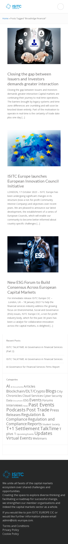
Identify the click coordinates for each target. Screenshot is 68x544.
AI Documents (17, 387)
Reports (34, 423)
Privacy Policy (10, 530)
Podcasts (16, 410)
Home (5, 18)
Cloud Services (32, 396)
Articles (29, 386)
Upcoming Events (25, 434)
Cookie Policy (10, 534)
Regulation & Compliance (25, 417)
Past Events (41, 404)
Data (9, 400)
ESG (26, 400)
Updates (43, 433)
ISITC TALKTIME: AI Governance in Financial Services (34, 359)
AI (8, 386)
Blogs (51, 391)
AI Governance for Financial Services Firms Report (33, 366)
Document (18, 401)
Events (35, 400)
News (25, 406)
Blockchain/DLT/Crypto (25, 391)
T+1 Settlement (23, 428)
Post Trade (37, 410)
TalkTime (49, 428)
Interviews (14, 405)
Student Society (51, 424)
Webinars (40, 438)
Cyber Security (53, 396)
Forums (47, 400)
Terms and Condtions (15, 526)
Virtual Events (19, 438)
